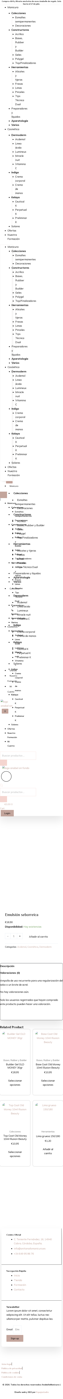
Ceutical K (19, 203)
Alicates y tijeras (26, 550)
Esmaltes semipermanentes (25, 19)
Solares (15, 226)
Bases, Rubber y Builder (19, 44)
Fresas (19, 83)
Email (9, 1329)
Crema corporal (20, 178)
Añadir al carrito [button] (48, 1151)
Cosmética (13, 129)
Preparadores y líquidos (27, 573)
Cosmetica (14, 588)
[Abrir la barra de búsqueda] (1, 785)
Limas (18, 87)
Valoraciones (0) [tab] (10, 972)
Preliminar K (21, 220)
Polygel (19, 58)
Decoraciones (23, 25)
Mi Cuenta (10, 689)
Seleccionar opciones (15, 1082)
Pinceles (19, 91)
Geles (18, 54)
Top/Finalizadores (25, 62)
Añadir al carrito (38, 936)
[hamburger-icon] (9, 482)
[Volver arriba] (58, 1355)
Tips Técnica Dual (19, 100)
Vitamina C (20, 166)
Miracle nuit (19, 157)
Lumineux (20, 151)
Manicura (12, 7)
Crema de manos (26, 635)
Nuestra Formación (13, 236)
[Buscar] (3, 799)
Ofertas (11, 230)
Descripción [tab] (7, 966)
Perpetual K (21, 211)
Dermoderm (45, 946)
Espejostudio (42, 1392)
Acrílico (19, 34)
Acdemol (20, 139)
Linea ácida (18, 145)
